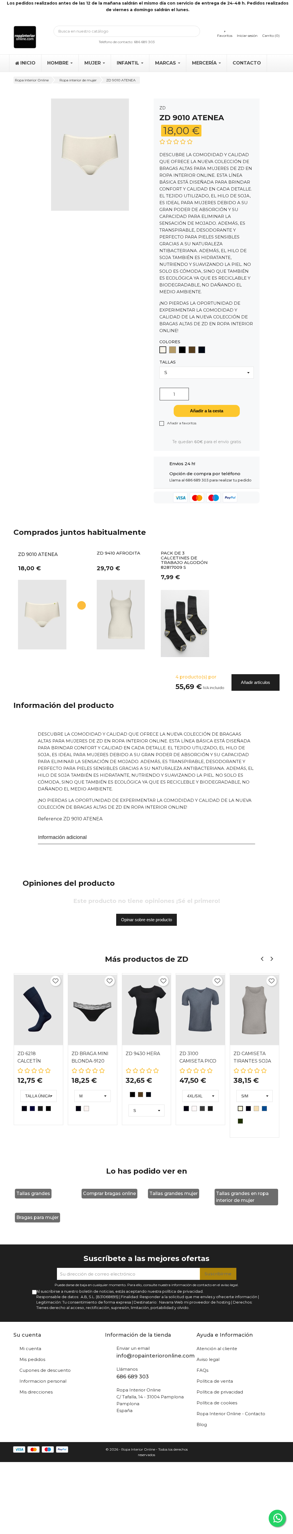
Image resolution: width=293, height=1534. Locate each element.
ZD (162, 108)
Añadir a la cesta (206, 410)
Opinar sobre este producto (146, 919)
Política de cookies (217, 1403)
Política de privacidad (220, 1392)
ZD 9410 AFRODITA (118, 553)
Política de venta (215, 1381)
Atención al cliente (217, 1348)
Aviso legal (208, 1359)
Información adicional (62, 837)
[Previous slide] (262, 959)
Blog (202, 1424)
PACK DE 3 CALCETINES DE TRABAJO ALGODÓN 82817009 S (184, 560)
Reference (50, 819)
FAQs (202, 1370)
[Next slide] (271, 959)
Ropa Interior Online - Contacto (231, 1413)
